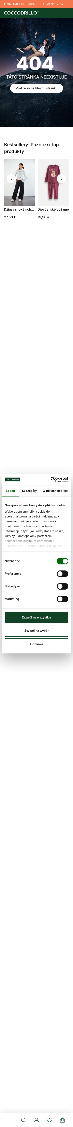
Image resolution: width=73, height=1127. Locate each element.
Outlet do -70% (52, 4)
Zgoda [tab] (10, 490)
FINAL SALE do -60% (19, 4)
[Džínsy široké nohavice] (19, 182)
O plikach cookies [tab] (55, 490)
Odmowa (36, 644)
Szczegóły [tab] (29, 490)
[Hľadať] (23, 1120)
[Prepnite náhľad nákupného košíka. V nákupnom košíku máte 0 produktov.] (62, 1120)
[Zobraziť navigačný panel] (10, 1120)
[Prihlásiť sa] (36, 1120)
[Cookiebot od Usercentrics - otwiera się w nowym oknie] (51, 479)
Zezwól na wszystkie (36, 617)
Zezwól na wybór (37, 630)
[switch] (62, 573)
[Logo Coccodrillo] (21, 13)
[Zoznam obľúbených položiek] (49, 1120)
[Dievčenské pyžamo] (53, 182)
